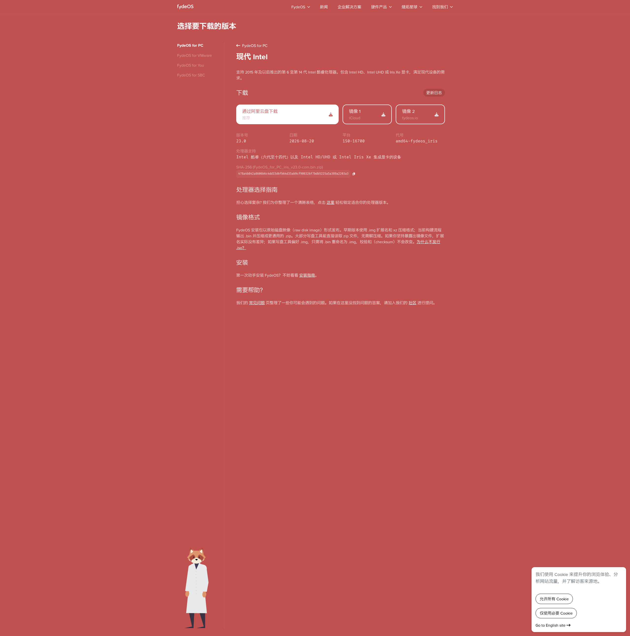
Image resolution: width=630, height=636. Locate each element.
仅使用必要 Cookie (556, 613)
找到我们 (440, 7)
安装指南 (307, 275)
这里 (330, 202)
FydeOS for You (190, 65)
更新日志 (434, 92)
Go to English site (551, 625)
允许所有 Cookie (554, 599)
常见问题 (257, 302)
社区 (412, 302)
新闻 (324, 7)
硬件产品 (379, 7)
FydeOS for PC (190, 45)
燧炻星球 (409, 7)
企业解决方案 (349, 7)
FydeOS (298, 7)
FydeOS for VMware (194, 55)
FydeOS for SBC (191, 75)
